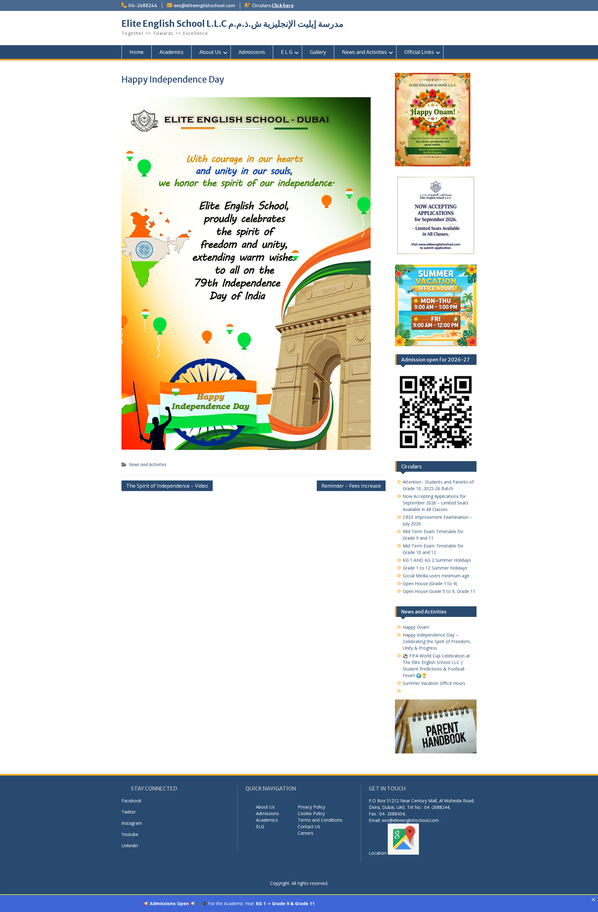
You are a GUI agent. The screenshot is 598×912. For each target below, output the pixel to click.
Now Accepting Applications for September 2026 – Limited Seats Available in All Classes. (435, 502)
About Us (210, 52)
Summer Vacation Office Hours (434, 683)
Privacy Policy (311, 807)
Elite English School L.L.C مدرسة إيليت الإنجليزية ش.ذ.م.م (232, 23)
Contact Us (309, 826)
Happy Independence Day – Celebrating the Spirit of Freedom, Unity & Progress (437, 641)
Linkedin (129, 845)
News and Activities (364, 52)
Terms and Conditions (320, 820)
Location (378, 853)
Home (137, 52)
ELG (260, 826)
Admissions (252, 52)
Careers (305, 833)
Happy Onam (416, 627)
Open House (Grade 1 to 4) (430, 583)
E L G (286, 52)
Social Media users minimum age (436, 576)
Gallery (318, 52)
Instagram (131, 823)
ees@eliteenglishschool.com (204, 5)
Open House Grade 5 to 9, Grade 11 (439, 591)
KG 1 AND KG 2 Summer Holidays (437, 560)
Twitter (128, 812)
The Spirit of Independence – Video (167, 485)
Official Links (419, 52)
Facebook (131, 801)
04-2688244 (142, 5)
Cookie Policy (311, 813)
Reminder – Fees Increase (351, 485)
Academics (171, 52)
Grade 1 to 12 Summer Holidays (435, 568)
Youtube (129, 834)
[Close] (593, 899)
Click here (283, 5)
